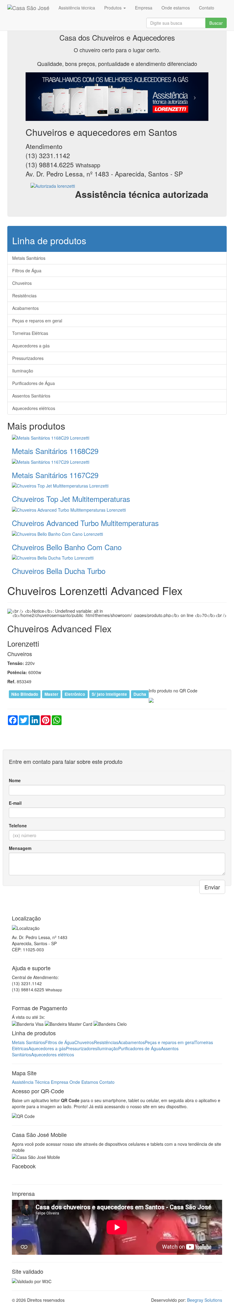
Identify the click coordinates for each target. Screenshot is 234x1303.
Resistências (24, 295)
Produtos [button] (113, 8)
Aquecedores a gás (31, 346)
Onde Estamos (83, 1082)
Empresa (143, 8)
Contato (206, 8)
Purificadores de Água (33, 383)
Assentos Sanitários (31, 396)
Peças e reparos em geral (37, 321)
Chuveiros (22, 283)
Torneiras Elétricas (30, 333)
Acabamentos (25, 308)
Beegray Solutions (204, 1300)
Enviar (212, 887)
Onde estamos (175, 8)
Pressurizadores (28, 358)
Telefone (18, 825)
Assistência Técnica (31, 1082)
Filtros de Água (26, 270)
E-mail (15, 803)
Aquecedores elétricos (33, 408)
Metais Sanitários (28, 258)
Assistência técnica (76, 8)
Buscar (216, 23)
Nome (15, 780)
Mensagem (20, 848)
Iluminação (22, 371)
